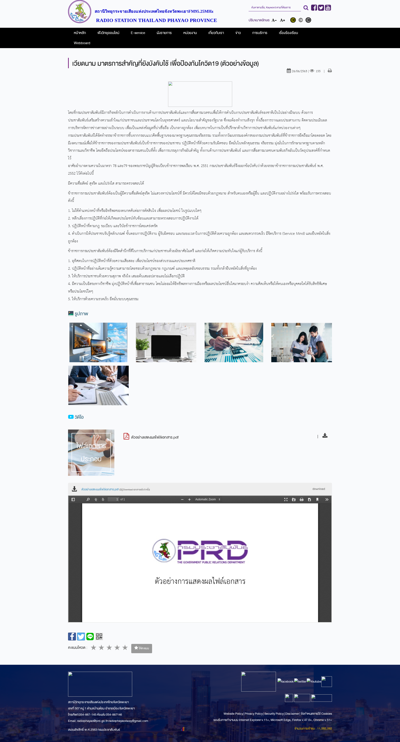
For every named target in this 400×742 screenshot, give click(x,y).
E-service (138, 33)
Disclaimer (292, 713)
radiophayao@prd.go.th (92, 720)
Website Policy (234, 713)
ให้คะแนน (143, 648)
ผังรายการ (164, 33)
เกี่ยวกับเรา (216, 33)
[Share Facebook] (72, 636)
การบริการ (259, 33)
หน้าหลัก (80, 33)
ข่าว (238, 33)
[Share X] (81, 636)
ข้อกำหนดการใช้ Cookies (316, 713)
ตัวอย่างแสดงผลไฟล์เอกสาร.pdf (115, 489)
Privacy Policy (254, 713)
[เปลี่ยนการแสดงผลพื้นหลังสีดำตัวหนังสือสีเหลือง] (294, 21)
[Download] (323, 436)
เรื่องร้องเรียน (288, 33)
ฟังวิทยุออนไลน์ (108, 33)
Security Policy (274, 713)
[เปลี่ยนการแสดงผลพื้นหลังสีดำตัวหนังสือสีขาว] (309, 21)
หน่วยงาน (190, 33)
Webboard (82, 43)
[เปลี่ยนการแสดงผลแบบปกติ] (302, 21)
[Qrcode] (99, 636)
